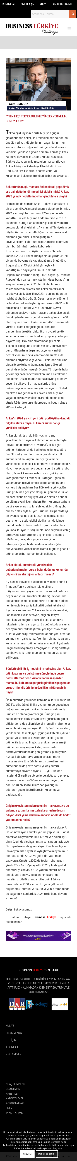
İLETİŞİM (11, 1040)
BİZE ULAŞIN (27, 4)
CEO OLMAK (13, 1089)
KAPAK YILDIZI (14, 1098)
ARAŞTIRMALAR (15, 1084)
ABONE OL (12, 1047)
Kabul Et (27, 1153)
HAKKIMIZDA (14, 1033)
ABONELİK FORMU (62, 4)
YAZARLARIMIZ (14, 1113)
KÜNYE (43, 4)
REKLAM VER (13, 1054)
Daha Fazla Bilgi (46, 1153)
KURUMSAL (9, 4)
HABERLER (12, 1094)
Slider (9, 1108)
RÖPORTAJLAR (15, 1103)
